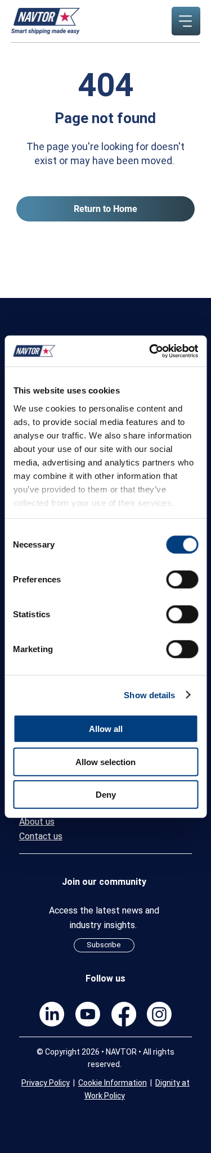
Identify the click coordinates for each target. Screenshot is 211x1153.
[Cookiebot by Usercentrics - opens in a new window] (150, 350)
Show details (149, 694)
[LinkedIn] (51, 1014)
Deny (106, 794)
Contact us (40, 836)
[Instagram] (159, 1014)
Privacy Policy (45, 1082)
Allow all (106, 729)
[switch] (182, 580)
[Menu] (186, 21)
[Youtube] (87, 1014)
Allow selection (105, 761)
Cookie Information (112, 1082)
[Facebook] (123, 1014)
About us (37, 821)
